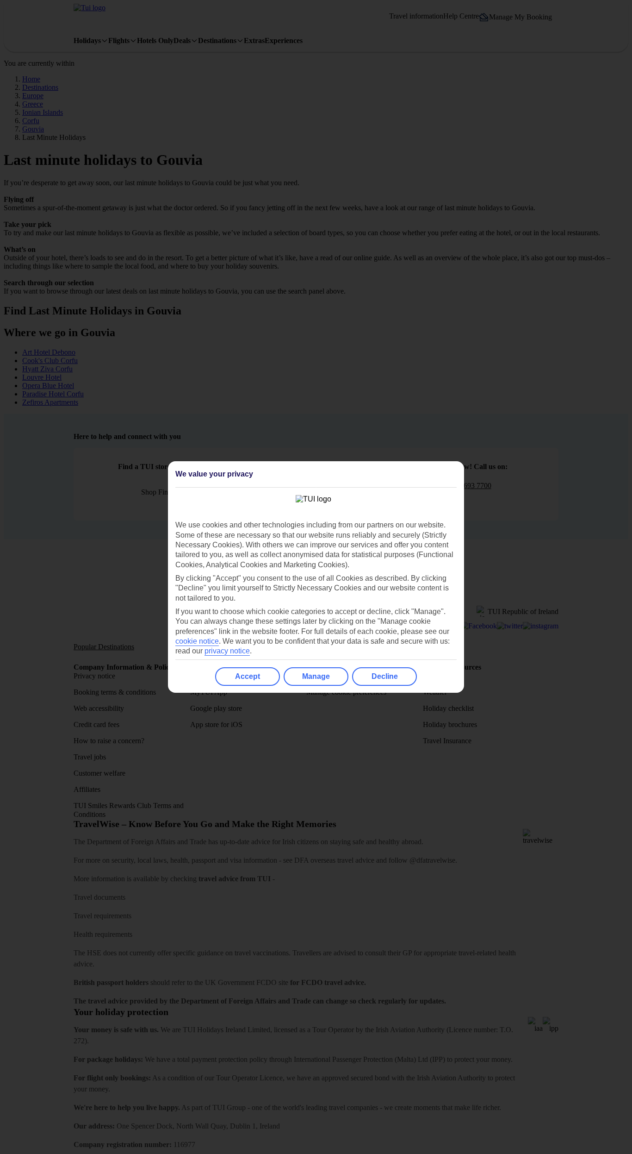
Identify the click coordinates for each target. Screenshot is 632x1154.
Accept (247, 676)
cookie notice (197, 641)
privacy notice (227, 651)
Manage (316, 676)
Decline (385, 676)
